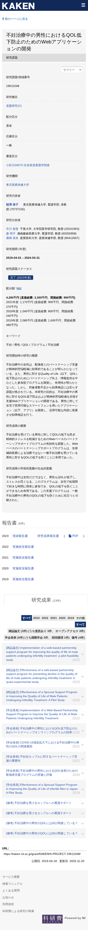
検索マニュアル (12, 883)
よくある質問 (11, 890)
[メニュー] (83, 5)
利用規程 (8, 904)
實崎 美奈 (12, 238)
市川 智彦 (12, 228)
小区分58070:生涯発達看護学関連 (28, 165)
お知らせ (8, 897)
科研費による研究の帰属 (18, 911)
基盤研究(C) (14, 105)
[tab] (46, 600)
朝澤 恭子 (12, 204)
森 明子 (11, 233)
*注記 (18, 288)
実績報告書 (20, 536)
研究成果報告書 (48, 536)
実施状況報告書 (23, 546)
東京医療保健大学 (17, 184)
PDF (74, 536)
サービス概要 (11, 876)
